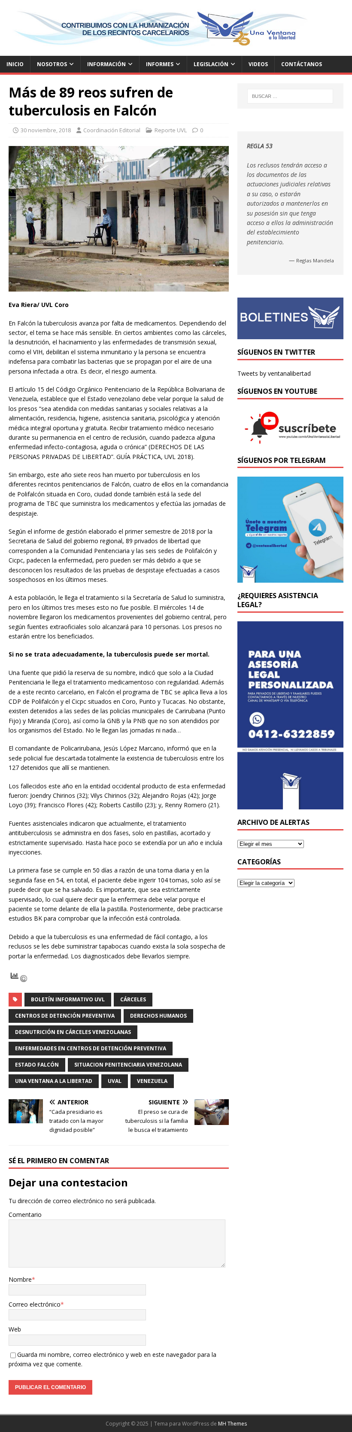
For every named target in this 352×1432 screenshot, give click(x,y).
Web (15, 1329)
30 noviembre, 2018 (46, 130)
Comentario (25, 1214)
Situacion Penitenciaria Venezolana (128, 1064)
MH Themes (232, 1423)
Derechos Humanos (158, 1015)
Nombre (20, 1279)
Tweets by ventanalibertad (274, 373)
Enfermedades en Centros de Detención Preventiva (90, 1048)
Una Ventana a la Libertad (53, 1081)
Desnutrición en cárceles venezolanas (73, 1032)
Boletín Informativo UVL (68, 999)
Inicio (15, 64)
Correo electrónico (35, 1304)
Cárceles (133, 999)
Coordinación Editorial (111, 130)
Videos (258, 64)
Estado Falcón (37, 1064)
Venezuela (152, 1081)
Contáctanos (301, 64)
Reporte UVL (171, 130)
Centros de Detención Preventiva (65, 1015)
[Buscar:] (290, 96)
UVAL (114, 1081)
